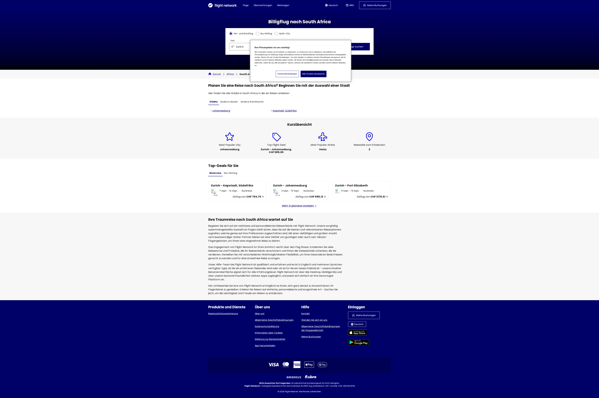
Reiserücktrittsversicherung (223, 313)
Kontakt (305, 313)
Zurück (217, 74)
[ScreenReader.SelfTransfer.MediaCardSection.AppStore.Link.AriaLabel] (358, 333)
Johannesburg (221, 110)
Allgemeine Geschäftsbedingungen (274, 320)
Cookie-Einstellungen (287, 74)
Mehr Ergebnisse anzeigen (298, 206)
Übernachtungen (263, 5)
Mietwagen (283, 5)
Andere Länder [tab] (229, 101)
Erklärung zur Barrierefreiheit (270, 339)
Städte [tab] (213, 101)
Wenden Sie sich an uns (314, 320)
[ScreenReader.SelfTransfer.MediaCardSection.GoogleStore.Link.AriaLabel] (358, 343)
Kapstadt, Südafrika (285, 110)
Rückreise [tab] (215, 173)
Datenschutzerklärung (267, 326)
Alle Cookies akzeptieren (313, 74)
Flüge (246, 5)
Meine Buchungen (311, 336)
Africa (230, 74)
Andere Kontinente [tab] (252, 101)
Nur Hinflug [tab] (230, 173)
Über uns (259, 313)
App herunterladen (265, 345)
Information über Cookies (269, 332)
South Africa (247, 74)
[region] (300, 61)
